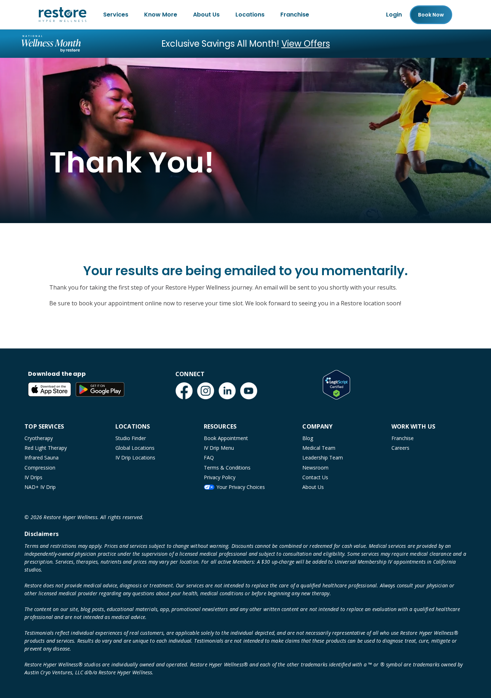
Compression (39, 467)
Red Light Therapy (45, 447)
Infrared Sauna (41, 457)
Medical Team (318, 447)
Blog (307, 438)
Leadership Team (322, 457)
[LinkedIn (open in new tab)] (227, 390)
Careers (400, 447)
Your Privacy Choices (240, 487)
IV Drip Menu (219, 447)
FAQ (209, 457)
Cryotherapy (38, 438)
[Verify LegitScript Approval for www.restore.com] (336, 384)
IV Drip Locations (135, 457)
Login (394, 14)
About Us (206, 14)
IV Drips (33, 477)
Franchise (294, 14)
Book (431, 14)
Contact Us (315, 477)
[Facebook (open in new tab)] (184, 390)
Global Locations (135, 447)
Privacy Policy (219, 477)
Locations (250, 14)
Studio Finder (130, 438)
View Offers (305, 44)
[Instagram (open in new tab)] (205, 390)
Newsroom (315, 467)
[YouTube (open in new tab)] (248, 390)
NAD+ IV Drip (40, 487)
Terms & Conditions (227, 467)
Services (115, 14)
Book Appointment (226, 438)
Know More (160, 14)
